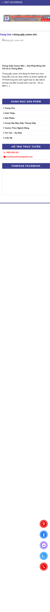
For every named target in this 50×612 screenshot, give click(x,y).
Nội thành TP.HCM (13, 543)
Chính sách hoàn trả (14, 522)
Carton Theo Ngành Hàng (17, 128)
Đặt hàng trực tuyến (13, 515)
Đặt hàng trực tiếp (13, 512)
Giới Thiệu (10, 113)
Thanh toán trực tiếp (14, 531)
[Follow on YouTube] (14, 465)
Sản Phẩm (9, 118)
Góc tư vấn (9, 500)
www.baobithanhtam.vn (15, 445)
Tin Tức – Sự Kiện (13, 133)
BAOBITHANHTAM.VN (12, 490)
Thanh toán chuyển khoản (17, 534)
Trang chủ (5, 34)
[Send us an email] (4, 465)
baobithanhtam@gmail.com (28, 556)
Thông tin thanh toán (14, 504)
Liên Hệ (8, 138)
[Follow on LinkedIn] (9, 465)
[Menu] (1, 18)
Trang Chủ (10, 108)
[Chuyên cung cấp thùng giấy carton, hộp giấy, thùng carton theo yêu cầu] (26, 18)
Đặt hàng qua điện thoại (16, 519)
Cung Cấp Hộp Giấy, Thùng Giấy (20, 123)
